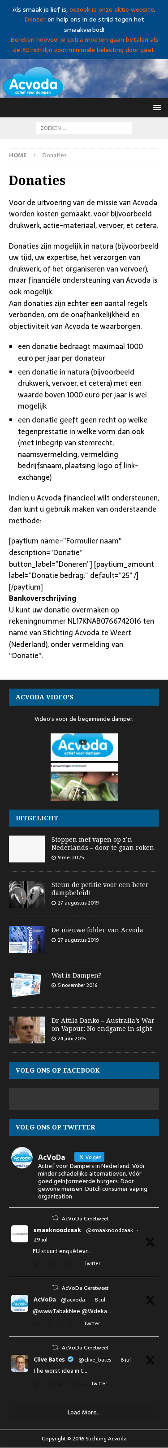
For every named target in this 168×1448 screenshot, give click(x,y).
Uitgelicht (37, 818)
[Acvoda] (84, 93)
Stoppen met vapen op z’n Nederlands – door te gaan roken (103, 843)
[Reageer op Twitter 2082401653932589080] (37, 1264)
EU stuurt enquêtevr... (62, 1251)
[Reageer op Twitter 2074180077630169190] (37, 1384)
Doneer (35, 19)
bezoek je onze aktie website (111, 9)
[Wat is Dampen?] (27, 984)
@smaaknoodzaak (109, 1230)
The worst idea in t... (60, 1370)
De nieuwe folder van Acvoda (97, 930)
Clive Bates (49, 1359)
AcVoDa (45, 1299)
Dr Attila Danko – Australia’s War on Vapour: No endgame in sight (103, 1024)
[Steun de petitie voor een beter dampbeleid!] (27, 894)
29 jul (40, 1239)
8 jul (100, 1299)
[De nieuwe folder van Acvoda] (27, 939)
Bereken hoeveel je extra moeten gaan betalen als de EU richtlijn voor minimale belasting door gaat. (84, 44)
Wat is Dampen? (77, 975)
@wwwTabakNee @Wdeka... (72, 1311)
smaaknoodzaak (57, 1230)
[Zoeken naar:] (84, 128)
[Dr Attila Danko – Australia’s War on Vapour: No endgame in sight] (27, 1030)
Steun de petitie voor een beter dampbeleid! (100, 888)
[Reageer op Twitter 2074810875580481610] (37, 1324)
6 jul (126, 1359)
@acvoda (73, 1300)
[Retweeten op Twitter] (55, 1218)
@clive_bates (94, 1360)
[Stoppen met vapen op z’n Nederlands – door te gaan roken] (27, 849)
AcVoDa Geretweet (85, 1218)
